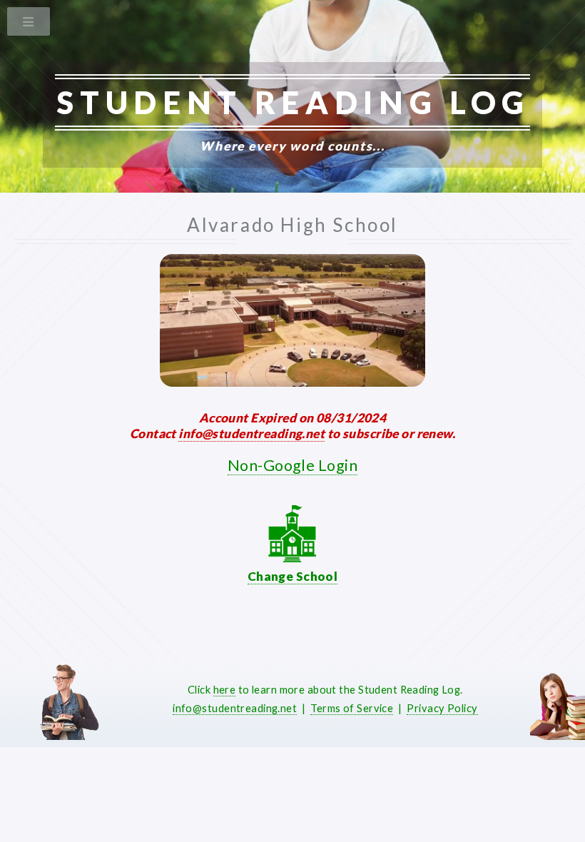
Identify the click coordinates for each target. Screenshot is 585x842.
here (224, 689)
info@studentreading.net (251, 433)
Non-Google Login (292, 465)
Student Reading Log (293, 102)
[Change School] (292, 557)
